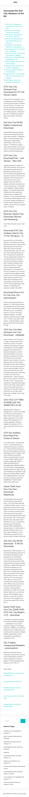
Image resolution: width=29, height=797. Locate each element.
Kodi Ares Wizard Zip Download (13, 681)
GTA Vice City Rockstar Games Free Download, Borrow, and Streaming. (14, 41)
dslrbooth (6, 752)
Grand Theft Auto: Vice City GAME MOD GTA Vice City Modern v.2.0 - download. (15, 76)
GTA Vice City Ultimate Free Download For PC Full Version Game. (14, 26)
